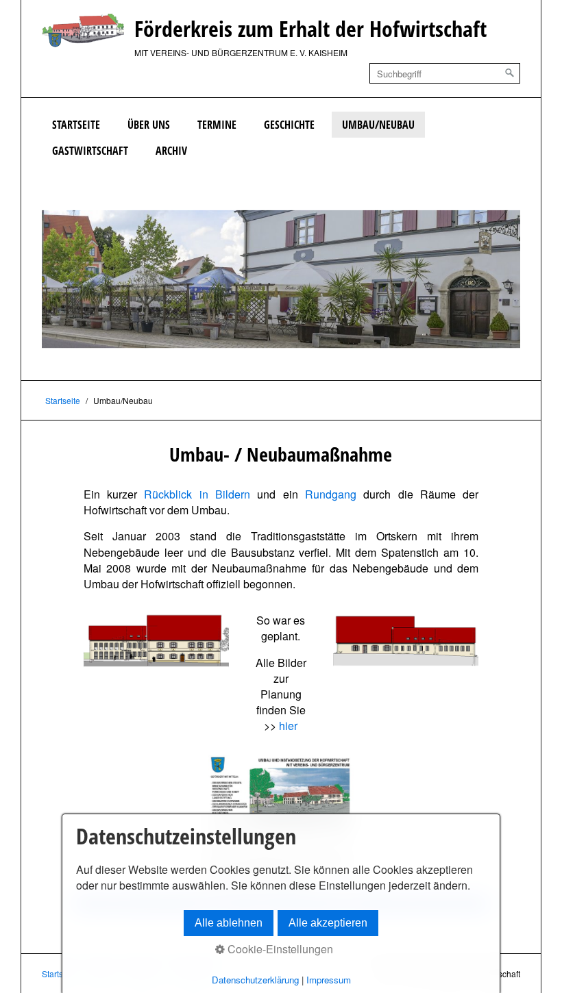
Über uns (148, 124)
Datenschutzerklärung (255, 979)
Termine (216, 124)
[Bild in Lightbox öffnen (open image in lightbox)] (157, 640)
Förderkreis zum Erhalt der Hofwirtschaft (310, 28)
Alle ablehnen (228, 923)
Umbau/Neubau (378, 124)
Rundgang (330, 494)
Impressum (328, 979)
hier (288, 725)
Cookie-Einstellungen (279, 949)
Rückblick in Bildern (197, 494)
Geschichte (289, 124)
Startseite (76, 124)
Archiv (171, 150)
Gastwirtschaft (90, 150)
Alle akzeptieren (328, 923)
